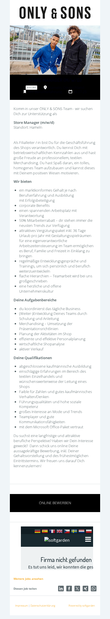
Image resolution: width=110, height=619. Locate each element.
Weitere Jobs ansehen (28, 579)
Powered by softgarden (82, 605)
